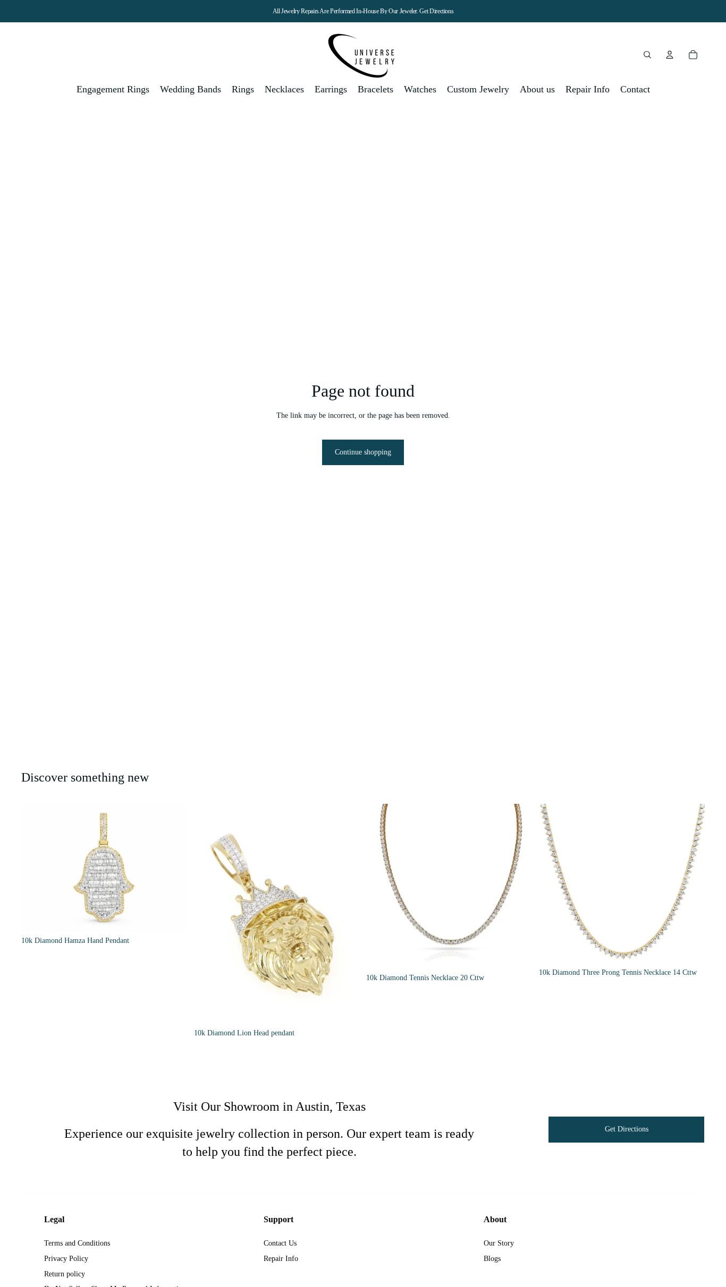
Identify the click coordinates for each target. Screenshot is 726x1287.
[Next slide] (172, 868)
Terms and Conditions (77, 1243)
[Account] (669, 54)
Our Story (499, 1243)
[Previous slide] (37, 868)
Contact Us (280, 1243)
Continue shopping (363, 452)
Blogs (492, 1259)
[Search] (647, 54)
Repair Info (281, 1259)
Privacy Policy (66, 1259)
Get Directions (436, 11)
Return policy (64, 1274)
